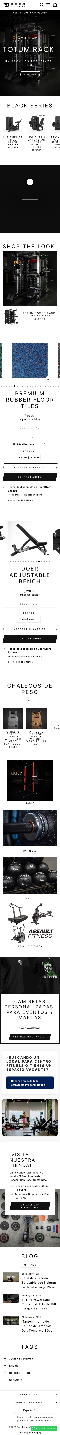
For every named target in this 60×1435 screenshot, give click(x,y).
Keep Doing (29, 1394)
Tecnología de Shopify (30, 1432)
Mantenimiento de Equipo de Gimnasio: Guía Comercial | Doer (38, 1325)
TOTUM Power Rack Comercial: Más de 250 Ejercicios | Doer (39, 1304)
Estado (29, 451)
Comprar (30, 208)
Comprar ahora (30, 477)
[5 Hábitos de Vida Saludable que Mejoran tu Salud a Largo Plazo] (11, 1277)
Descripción (30, 428)
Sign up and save (29, 1402)
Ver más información (30, 1036)
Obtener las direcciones (30, 1206)
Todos (30, 700)
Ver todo (30, 1265)
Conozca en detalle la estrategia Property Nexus (28, 1082)
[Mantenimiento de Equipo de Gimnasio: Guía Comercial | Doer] (11, 1320)
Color (29, 437)
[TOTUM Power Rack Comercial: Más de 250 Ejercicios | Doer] (11, 1298)
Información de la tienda (20, 500)
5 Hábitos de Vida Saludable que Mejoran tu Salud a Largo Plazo (39, 1282)
